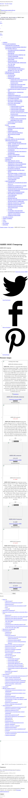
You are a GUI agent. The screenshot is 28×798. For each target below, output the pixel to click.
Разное (7, 125)
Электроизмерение (10, 181)
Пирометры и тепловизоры (12, 72)
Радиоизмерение (9, 73)
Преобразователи (12, 198)
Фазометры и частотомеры (15, 176)
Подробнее (15, 401)
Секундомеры (9, 157)
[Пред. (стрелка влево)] (0, 797)
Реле (9, 135)
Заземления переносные (14, 142)
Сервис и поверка (7, 218)
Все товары (7, 3)
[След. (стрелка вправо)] (1, 797)
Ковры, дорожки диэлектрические (17, 143)
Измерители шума (13, 131)
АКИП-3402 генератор (15, 417)
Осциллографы (12, 104)
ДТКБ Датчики (11, 126)
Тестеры (10, 209)
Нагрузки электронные (14, 103)
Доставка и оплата (8, 217)
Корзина (10, 3)
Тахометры (8, 159)
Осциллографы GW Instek (17, 106)
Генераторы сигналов (14, 78)
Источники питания (13, 98)
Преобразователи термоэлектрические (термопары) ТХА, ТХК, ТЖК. (17, 63)
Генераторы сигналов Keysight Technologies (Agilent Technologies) (18, 81)
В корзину (16, 441)
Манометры (11, 53)
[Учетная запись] (0, 28)
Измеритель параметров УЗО (15, 187)
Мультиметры (11, 196)
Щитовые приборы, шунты (12, 160)
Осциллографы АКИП (16, 107)
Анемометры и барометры (12, 45)
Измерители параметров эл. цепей (17, 185)
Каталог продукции (9, 43)
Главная (5, 42)
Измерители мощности (14, 95)
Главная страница (3, 227)
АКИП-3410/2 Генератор (15, 477)
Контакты (5, 224)
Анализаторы (11, 75)
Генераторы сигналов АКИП (17, 84)
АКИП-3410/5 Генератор (15, 541)
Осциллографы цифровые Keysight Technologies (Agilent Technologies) (19, 112)
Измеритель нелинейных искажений (18, 96)
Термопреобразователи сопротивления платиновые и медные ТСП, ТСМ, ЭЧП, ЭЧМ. (16, 69)
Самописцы (11, 65)
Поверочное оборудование (15, 121)
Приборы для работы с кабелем (16, 202)
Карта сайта (2, 3)
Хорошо (2, 794)
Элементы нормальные (14, 215)
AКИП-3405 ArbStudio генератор (15, 364)
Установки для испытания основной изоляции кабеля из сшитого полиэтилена (16, 212)
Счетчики (10, 137)
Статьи (4, 221)
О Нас (4, 220)
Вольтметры (11, 76)
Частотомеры (11, 123)
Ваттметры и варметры (14, 168)
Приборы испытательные (14, 204)
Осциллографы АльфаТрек (17, 109)
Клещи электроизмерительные (16, 192)
